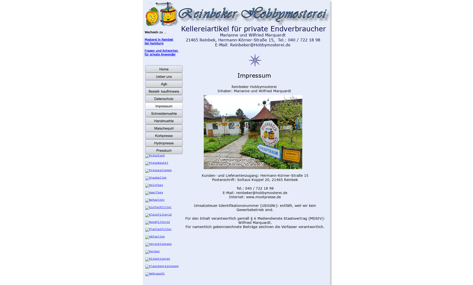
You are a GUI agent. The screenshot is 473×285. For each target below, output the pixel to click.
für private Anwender (160, 54)
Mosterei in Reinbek (159, 39)
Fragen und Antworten (162, 50)
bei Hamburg (154, 43)
